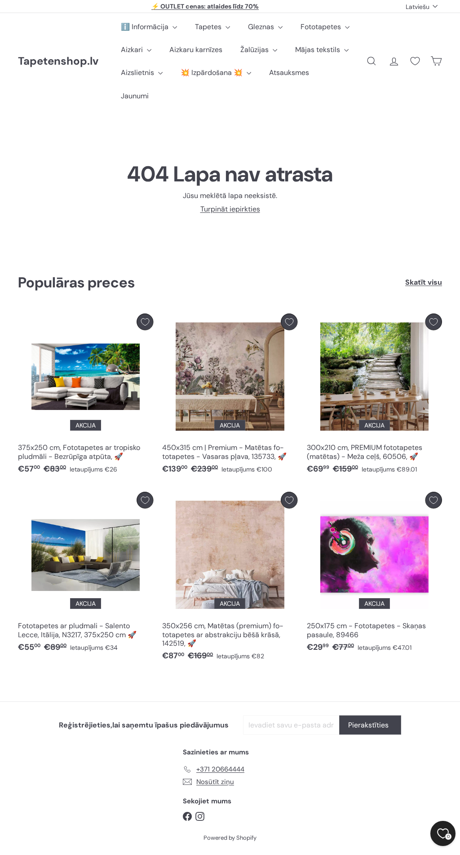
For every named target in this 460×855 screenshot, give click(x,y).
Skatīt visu (423, 282)
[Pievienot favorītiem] (145, 321)
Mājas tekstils (318, 49)
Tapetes (209, 26)
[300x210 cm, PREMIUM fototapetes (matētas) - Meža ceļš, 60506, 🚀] (374, 396)
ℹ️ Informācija (145, 26)
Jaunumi (135, 96)
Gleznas (262, 26)
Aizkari (133, 49)
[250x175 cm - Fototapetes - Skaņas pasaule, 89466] (374, 574)
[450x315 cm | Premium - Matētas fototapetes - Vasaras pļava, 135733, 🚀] (229, 396)
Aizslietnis (138, 72)
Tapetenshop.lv (58, 61)
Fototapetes (322, 26)
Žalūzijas (255, 49)
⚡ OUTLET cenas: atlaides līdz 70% (205, 6)
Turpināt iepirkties (230, 209)
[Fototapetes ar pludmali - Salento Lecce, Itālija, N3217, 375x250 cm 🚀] (85, 574)
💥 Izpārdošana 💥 (212, 72)
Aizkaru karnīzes (195, 49)
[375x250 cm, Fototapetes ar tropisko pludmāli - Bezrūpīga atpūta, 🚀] (85, 396)
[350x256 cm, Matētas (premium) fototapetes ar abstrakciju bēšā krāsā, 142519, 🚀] (229, 578)
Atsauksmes (289, 72)
